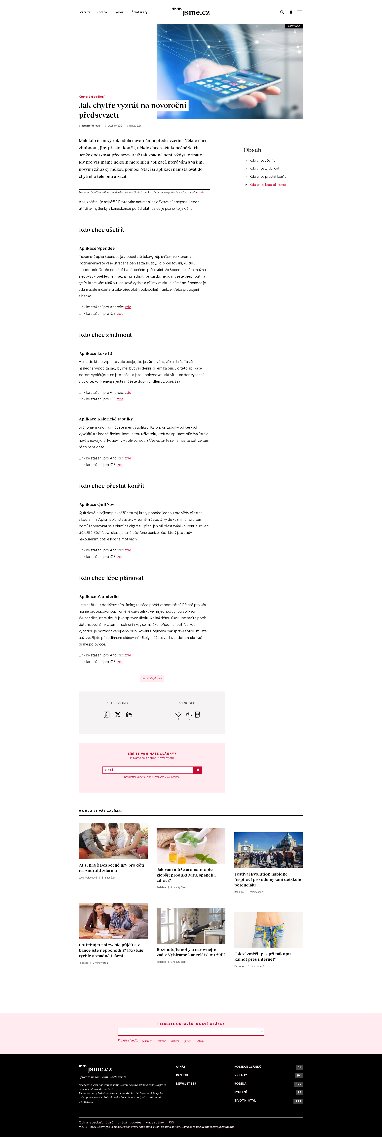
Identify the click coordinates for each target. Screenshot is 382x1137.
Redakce (161, 887)
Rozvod (162, 1040)
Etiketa (175, 1040)
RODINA (267, 1083)
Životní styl (139, 12)
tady (201, 193)
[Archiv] (282, 12)
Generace (147, 1040)
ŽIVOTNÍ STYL (267, 1100)
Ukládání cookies (129, 1122)
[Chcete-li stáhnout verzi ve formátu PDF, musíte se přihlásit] (198, 717)
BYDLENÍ (267, 1092)
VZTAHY (267, 1075)
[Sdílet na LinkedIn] (129, 717)
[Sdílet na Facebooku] (109, 717)
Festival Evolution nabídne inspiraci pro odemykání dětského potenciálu (268, 879)
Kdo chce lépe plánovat (267, 185)
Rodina (102, 12)
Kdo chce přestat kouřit (267, 176)
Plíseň (187, 1040)
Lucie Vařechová (88, 878)
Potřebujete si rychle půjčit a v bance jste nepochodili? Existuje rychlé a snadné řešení (111, 950)
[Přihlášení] (291, 12)
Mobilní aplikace (152, 678)
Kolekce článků (267, 1067)
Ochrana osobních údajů (96, 1122)
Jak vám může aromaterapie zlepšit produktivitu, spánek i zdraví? (186, 875)
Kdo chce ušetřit (262, 160)
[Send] (198, 770)
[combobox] (191, 1032)
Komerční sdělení (91, 97)
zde (128, 307)
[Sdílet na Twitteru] (120, 717)
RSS (171, 1122)
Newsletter (186, 1083)
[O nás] (123, 1069)
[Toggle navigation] (300, 12)
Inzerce (182, 1075)
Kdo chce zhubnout (264, 168)
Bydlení (119, 12)
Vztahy (85, 12)
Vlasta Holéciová (89, 126)
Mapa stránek (155, 1122)
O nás (181, 1067)
